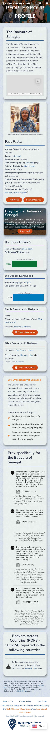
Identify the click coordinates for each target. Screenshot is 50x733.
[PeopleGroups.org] (16, 3)
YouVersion (20, 362)
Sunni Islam (29, 166)
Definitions (22, 691)
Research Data (31, 668)
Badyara (30, 162)
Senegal (17, 156)
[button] (40, 3)
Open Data (42, 701)
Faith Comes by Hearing (24, 350)
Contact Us (8, 701)
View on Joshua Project (15, 192)
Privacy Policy (25, 701)
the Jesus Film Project (22, 327)
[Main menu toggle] (47, 3)
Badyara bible (27, 355)
